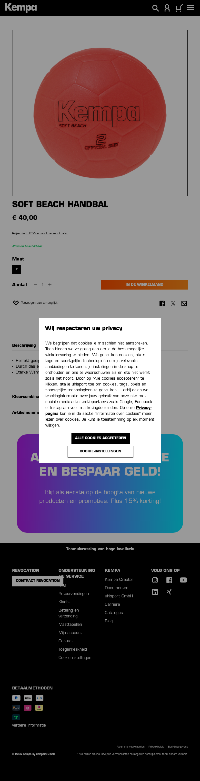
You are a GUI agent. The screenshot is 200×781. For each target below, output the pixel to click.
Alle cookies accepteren (100, 438)
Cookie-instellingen (100, 451)
